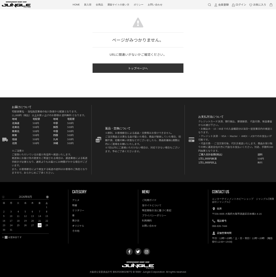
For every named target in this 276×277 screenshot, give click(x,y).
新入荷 (87, 4)
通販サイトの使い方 (118, 4)
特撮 (74, 205)
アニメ (75, 200)
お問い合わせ (155, 4)
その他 (75, 231)
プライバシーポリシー (154, 215)
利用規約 (147, 220)
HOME (76, 4)
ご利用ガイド (149, 200)
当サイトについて (151, 205)
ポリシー (138, 4)
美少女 (75, 220)
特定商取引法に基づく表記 (156, 210)
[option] (25, 214)
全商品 (99, 4)
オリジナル (78, 225)
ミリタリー (78, 210)
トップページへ (138, 68)
